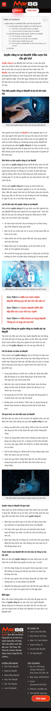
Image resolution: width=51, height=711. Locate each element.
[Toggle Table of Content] (44, 20)
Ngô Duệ (43, 693)
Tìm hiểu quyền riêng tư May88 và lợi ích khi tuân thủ (25, 26)
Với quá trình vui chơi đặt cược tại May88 (24, 39)
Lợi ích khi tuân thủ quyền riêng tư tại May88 (25, 31)
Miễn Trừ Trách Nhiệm (39, 640)
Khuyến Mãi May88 (37, 649)
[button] (4, 4)
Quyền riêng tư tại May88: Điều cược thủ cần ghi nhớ (23, 23)
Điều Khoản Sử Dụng (38, 636)
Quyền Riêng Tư (36, 645)
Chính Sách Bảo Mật (38, 631)
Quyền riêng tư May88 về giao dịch (22, 41)
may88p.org (42, 689)
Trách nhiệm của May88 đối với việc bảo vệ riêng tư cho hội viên (29, 45)
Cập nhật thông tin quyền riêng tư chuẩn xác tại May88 (26, 34)
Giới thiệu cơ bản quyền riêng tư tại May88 (25, 29)
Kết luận (11, 48)
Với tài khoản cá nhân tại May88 (22, 36)
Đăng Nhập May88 (11, 675)
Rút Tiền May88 (10, 684)
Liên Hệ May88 (10, 688)
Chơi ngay (40, 698)
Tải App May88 (36, 653)
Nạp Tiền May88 (10, 679)
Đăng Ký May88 (10, 671)
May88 (4, 634)
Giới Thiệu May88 (11, 666)
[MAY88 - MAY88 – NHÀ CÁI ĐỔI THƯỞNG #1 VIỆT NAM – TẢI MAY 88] (25, 4)
